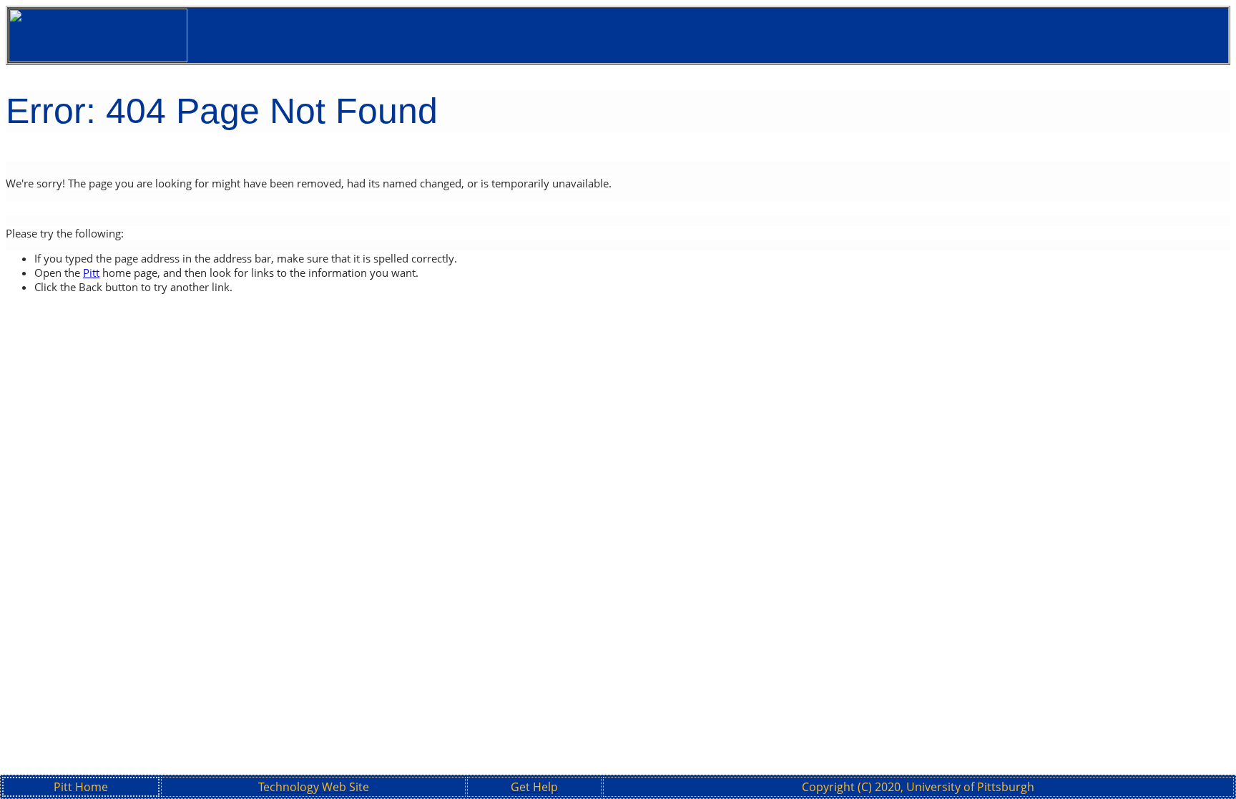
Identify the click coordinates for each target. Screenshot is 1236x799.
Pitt (91, 272)
